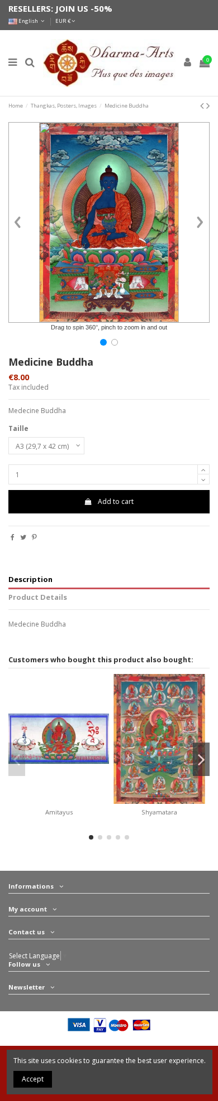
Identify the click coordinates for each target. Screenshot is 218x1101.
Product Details (37, 597)
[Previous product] (203, 105)
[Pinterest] (34, 537)
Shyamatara (159, 812)
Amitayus (59, 812)
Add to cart (116, 501)
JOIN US (71, 8)
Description (30, 579)
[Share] (13, 537)
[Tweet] (23, 537)
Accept (33, 1079)
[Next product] (208, 105)
